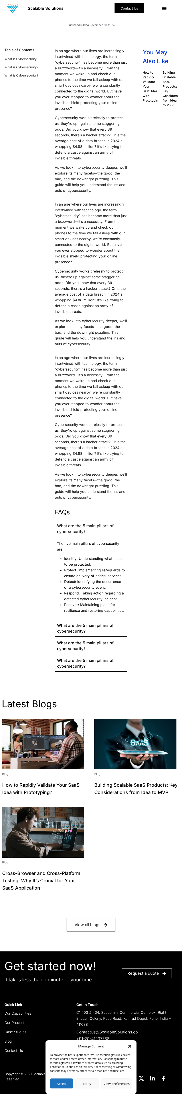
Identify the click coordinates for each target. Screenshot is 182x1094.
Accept (62, 1083)
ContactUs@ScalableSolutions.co (107, 1032)
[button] (130, 1046)
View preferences (116, 1083)
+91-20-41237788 (92, 1038)
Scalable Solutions (45, 8)
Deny (87, 1083)
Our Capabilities (17, 1013)
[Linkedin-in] (152, 1078)
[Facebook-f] (163, 1078)
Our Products (15, 1022)
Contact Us (13, 1050)
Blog (8, 1041)
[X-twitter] (141, 1078)
